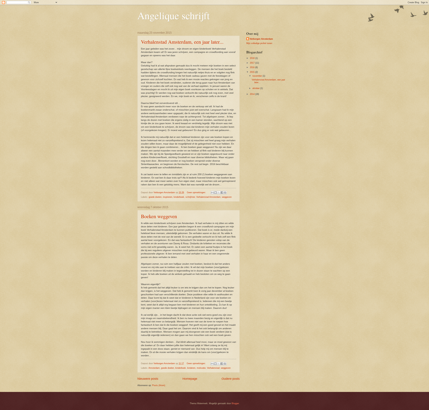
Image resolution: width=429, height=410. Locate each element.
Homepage (189, 378)
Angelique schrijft (173, 15)
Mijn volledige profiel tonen (259, 43)
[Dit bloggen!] (215, 192)
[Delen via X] (218, 192)
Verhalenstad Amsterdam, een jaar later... (182, 41)
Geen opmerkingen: (196, 192)
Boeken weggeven (159, 216)
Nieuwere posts (147, 378)
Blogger (235, 403)
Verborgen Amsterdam (261, 39)
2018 (252, 58)
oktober (256, 88)
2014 (252, 94)
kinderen (191, 368)
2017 (252, 63)
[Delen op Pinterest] (225, 192)
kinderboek (179, 197)
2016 (252, 67)
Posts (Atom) (158, 385)
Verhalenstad (213, 368)
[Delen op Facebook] (222, 192)
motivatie (201, 368)
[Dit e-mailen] (212, 192)
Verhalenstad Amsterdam (208, 197)
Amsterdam (154, 368)
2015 (252, 72)
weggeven (227, 197)
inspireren (167, 197)
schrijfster (190, 197)
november (257, 76)
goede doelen (155, 197)
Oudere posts (231, 378)
